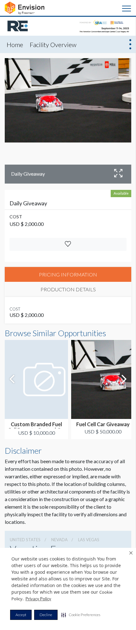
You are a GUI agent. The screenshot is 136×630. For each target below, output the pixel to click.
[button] (81, 615)
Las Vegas (88, 539)
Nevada (59, 539)
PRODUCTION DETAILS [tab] (68, 289)
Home (15, 44)
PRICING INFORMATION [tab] (68, 274)
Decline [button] (46, 614)
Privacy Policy (38, 598)
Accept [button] (20, 614)
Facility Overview (53, 44)
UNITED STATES (25, 539)
